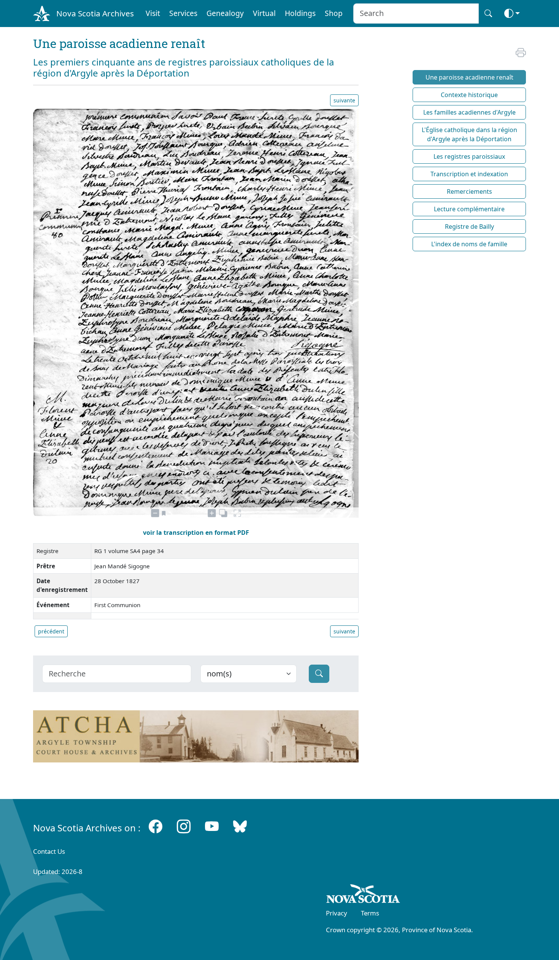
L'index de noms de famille (469, 244)
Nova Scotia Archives (95, 13)
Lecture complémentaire (469, 209)
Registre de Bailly (469, 226)
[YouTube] (212, 826)
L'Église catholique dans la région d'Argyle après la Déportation (469, 134)
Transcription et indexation (469, 174)
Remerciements (469, 191)
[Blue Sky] (240, 826)
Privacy (336, 913)
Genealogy (225, 13)
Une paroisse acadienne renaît (469, 77)
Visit (153, 13)
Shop (334, 13)
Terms (370, 913)
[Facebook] (155, 826)
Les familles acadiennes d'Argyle (469, 112)
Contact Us (49, 851)
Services (183, 13)
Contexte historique (469, 95)
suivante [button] (344, 100)
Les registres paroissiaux (469, 156)
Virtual (264, 13)
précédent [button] (51, 631)
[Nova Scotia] (363, 895)
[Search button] (488, 13)
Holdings (300, 13)
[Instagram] (184, 826)
